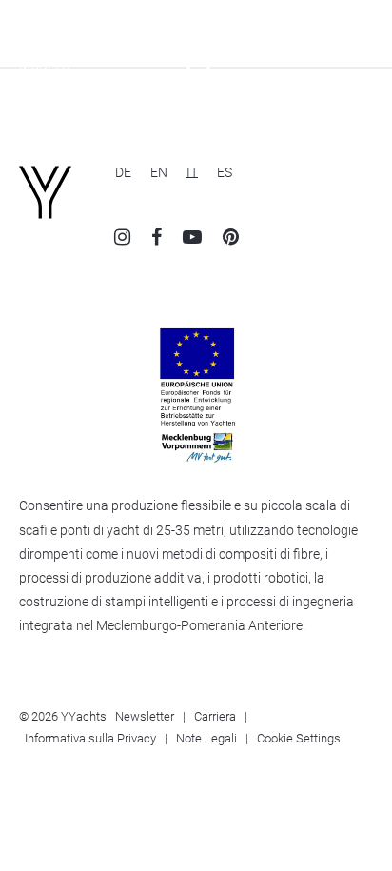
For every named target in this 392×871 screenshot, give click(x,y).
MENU (355, 64)
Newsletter (144, 716)
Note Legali (206, 738)
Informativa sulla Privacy (90, 738)
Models (44, 64)
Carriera (215, 716)
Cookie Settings (299, 738)
